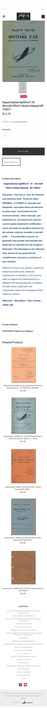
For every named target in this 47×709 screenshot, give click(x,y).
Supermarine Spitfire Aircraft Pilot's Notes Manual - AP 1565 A (23, 589)
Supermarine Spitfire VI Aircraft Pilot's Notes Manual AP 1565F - (23, 488)
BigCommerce (28, 702)
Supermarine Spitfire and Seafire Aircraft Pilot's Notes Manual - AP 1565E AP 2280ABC (23, 386)
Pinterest (25, 684)
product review (20, 122)
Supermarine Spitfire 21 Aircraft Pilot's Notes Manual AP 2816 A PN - (23, 539)
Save (24, 96)
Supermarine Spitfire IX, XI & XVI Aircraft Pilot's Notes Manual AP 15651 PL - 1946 (23, 437)
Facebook (20, 684)
